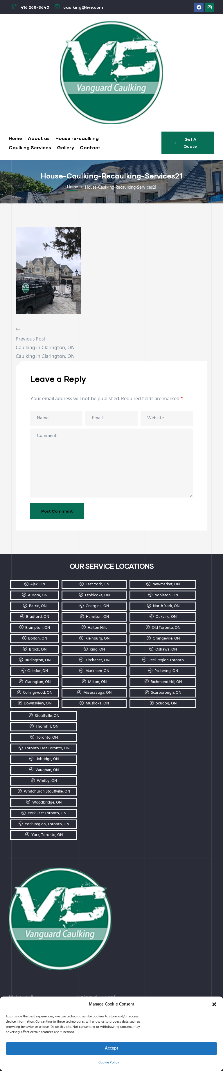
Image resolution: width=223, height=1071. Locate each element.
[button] (214, 1004)
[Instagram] (209, 7)
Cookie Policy (108, 1062)
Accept (111, 1048)
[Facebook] (199, 7)
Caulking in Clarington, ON (45, 348)
